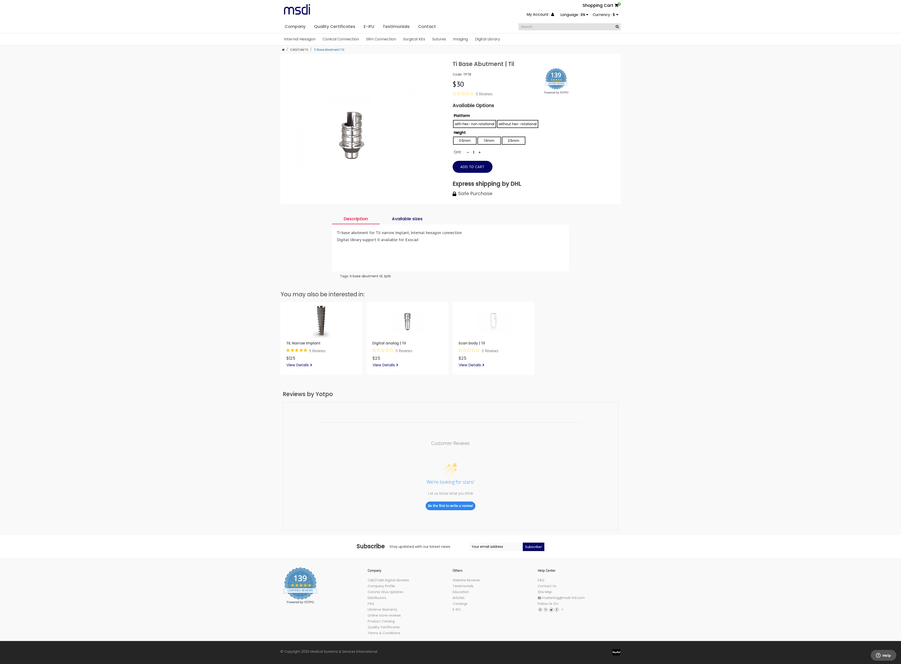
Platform (462, 115)
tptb (387, 276)
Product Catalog (381, 621)
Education (461, 592)
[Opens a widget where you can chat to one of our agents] (883, 656)
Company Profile (381, 586)
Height (460, 132)
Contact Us (547, 586)
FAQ (371, 603)
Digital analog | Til (389, 343)
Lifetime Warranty (382, 609)
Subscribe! (533, 546)
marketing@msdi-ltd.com (563, 597)
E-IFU (457, 609)
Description (356, 219)
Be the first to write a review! (450, 505)
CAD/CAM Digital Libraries (388, 580)
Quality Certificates (384, 627)
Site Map (545, 592)
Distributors (377, 597)
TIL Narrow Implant (303, 343)
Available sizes (407, 219)
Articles (459, 597)
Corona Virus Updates (385, 592)
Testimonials (463, 586)
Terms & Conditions (384, 633)
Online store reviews (384, 615)
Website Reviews (466, 580)
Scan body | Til (471, 343)
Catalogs (460, 603)
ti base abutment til (366, 276)
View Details (297, 365)
